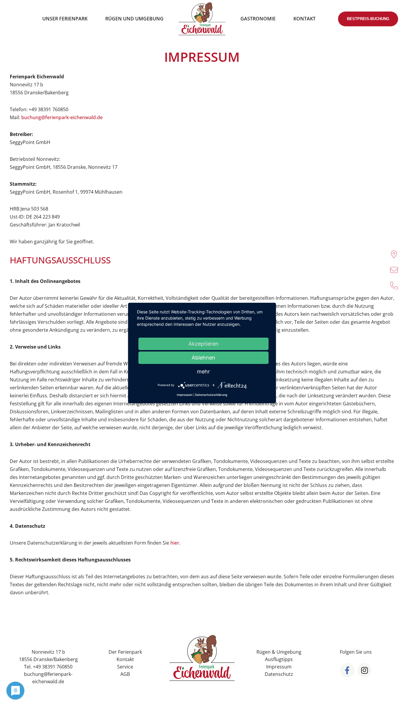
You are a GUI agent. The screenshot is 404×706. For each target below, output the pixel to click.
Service (125, 666)
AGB (125, 674)
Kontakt (304, 18)
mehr (203, 371)
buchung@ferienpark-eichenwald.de (62, 117)
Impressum (279, 666)
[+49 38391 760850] (394, 285)
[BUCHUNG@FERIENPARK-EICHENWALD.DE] (394, 270)
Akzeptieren (203, 344)
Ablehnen (203, 357)
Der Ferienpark (125, 652)
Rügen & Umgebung (278, 652)
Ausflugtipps (279, 659)
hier (174, 543)
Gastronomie (258, 18)
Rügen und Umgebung (134, 18)
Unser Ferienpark (65, 18)
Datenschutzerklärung (211, 394)
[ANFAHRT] (394, 254)
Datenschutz (279, 674)
